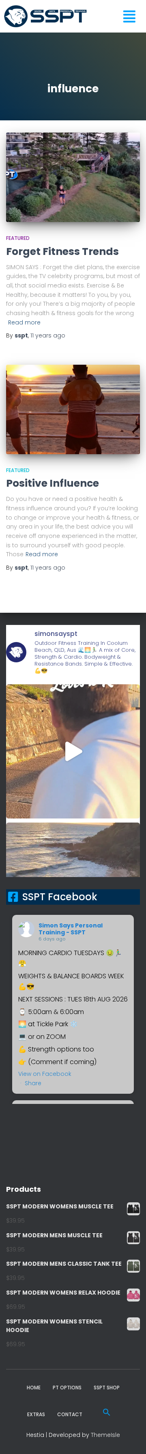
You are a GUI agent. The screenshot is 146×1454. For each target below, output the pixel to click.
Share (33, 1083)
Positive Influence (52, 483)
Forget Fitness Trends (62, 251)
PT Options (67, 1387)
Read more (24, 322)
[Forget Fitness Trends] (73, 177)
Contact (69, 1414)
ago (47, 335)
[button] (107, 1412)
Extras (36, 1414)
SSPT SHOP (107, 1387)
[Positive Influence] (73, 409)
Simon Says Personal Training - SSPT (71, 928)
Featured (18, 238)
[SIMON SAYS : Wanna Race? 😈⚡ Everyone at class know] (73, 751)
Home (34, 1387)
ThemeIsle (105, 1435)
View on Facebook (44, 1074)
